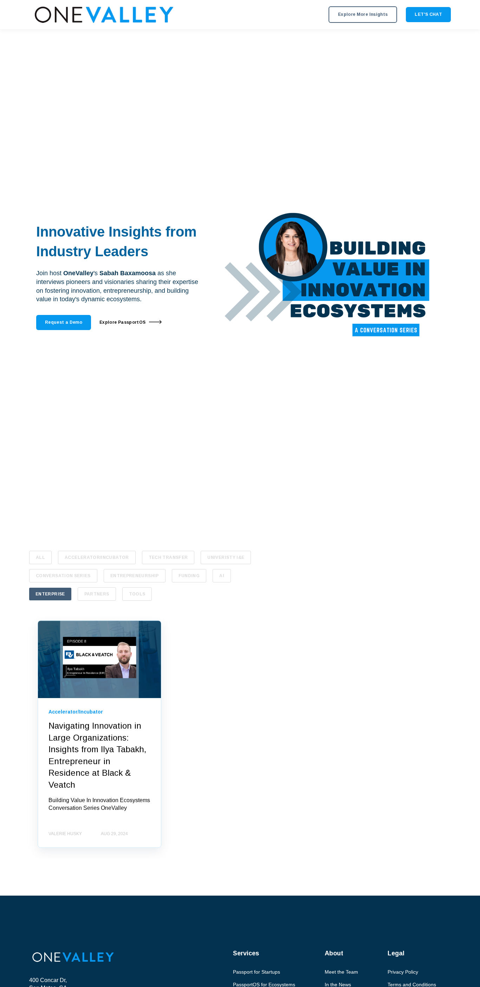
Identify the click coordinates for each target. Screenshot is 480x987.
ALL (40, 557)
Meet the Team (341, 972)
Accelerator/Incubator (97, 557)
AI (221, 575)
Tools (137, 594)
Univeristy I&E (225, 557)
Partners (96, 594)
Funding (189, 575)
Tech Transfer (168, 557)
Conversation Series (63, 575)
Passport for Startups (256, 972)
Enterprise (50, 594)
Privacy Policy (403, 972)
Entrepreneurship (134, 575)
